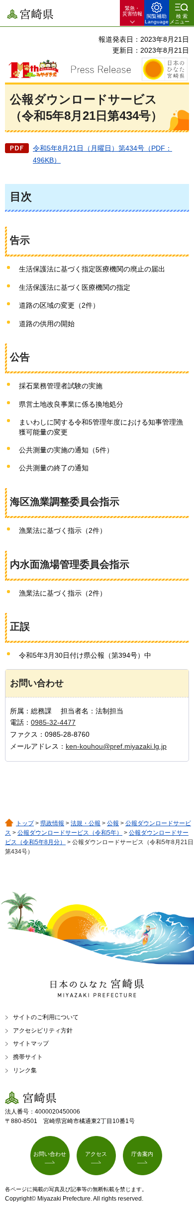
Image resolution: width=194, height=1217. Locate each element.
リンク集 (25, 1070)
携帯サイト (28, 1056)
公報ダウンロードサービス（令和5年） (69, 832)
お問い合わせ (49, 1154)
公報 (113, 823)
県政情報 (52, 823)
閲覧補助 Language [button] (157, 18)
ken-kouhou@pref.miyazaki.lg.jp (116, 746)
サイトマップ (31, 1043)
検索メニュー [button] (180, 18)
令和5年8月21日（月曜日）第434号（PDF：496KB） (102, 154)
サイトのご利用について (46, 1017)
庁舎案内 (142, 1154)
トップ (25, 823)
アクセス (96, 1154)
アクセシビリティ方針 (43, 1030)
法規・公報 (85, 823)
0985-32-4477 (53, 722)
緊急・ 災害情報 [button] (132, 10)
